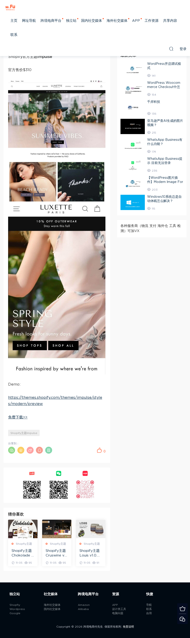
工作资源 (151, 20)
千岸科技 (153, 102)
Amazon (84, 604)
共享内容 (170, 20)
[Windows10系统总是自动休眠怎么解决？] (132, 202)
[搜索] (171, 48)
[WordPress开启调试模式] (132, 69)
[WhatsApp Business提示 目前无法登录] (132, 164)
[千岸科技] (132, 107)
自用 (149, 613)
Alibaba (83, 609)
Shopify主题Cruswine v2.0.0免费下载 (56, 553)
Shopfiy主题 (24, 543)
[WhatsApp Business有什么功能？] (132, 145)
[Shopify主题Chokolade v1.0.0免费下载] (23, 529)
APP (136, 20)
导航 (149, 604)
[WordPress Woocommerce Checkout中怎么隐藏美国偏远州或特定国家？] (132, 88)
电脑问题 (117, 613)
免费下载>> (18, 417)
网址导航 (29, 20)
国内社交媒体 (91, 20)
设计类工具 (119, 609)
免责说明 (128, 626)
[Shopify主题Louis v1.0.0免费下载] (90, 529)
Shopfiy (15, 604)
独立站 (71, 20)
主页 (13, 20)
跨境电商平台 (51, 20)
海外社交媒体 (117, 20)
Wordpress (17, 609)
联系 (13, 35)
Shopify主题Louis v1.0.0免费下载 (89, 553)
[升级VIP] (182, 608)
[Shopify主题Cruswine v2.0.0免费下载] (57, 529)
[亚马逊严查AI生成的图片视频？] (132, 126)
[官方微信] (182, 619)
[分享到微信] (11, 450)
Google (15, 613)
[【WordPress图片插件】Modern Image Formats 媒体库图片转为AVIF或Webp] (132, 183)
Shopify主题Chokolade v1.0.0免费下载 (22, 553)
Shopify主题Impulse (23, 433)
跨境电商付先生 (10, 7)
